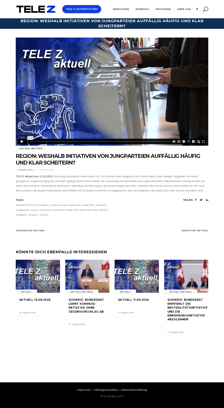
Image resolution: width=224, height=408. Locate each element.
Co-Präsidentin (42, 205)
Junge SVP (100, 205)
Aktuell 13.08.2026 (35, 299)
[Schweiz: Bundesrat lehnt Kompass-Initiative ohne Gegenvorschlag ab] (87, 276)
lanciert (34, 210)
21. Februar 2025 (46, 170)
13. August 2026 (27, 312)
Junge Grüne (73, 205)
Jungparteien (22, 210)
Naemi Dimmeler (89, 210)
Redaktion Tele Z (26, 170)
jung (63, 205)
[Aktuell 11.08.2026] (137, 276)
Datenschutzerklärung (134, 389)
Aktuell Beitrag (31, 148)
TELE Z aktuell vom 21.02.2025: (35, 176)
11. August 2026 (126, 312)
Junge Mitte (88, 205)
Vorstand (43, 214)
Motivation (45, 210)
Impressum (84, 389)
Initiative (55, 205)
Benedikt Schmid (24, 205)
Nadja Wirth (72, 210)
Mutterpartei (58, 210)
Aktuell (26, 292)
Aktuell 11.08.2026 (133, 299)
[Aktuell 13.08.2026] (38, 276)
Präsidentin (21, 214)
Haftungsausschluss (106, 389)
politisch (103, 210)
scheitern (33, 214)
